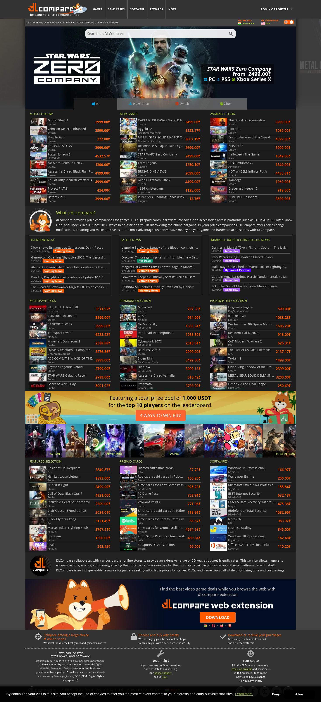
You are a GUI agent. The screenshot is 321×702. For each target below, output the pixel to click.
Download (218, 617)
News (172, 9)
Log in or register (274, 9)
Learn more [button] (244, 694)
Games (97, 9)
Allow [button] (299, 694)
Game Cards (116, 9)
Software (137, 9)
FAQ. (164, 676)
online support (162, 672)
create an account (242, 669)
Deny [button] (276, 694)
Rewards (156, 9)
